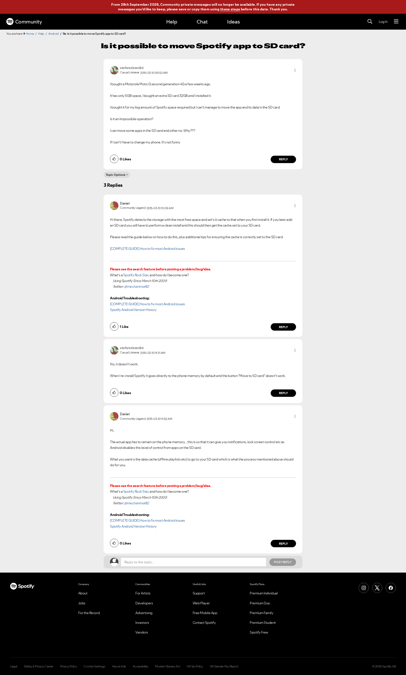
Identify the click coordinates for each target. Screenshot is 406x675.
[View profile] (114, 69)
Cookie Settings (94, 666)
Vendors (141, 632)
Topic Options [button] (115, 175)
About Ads (119, 666)
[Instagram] (364, 588)
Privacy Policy (68, 666)
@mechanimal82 (136, 286)
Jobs (81, 603)
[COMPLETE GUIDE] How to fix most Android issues (147, 248)
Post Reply (283, 562)
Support (199, 593)
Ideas (233, 21)
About (83, 593)
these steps (230, 9)
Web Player (201, 603)
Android (53, 34)
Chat (202, 21)
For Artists (143, 593)
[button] (295, 70)
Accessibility (140, 666)
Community (28, 21)
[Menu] (396, 22)
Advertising (143, 612)
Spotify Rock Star (135, 275)
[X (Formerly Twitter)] (377, 588)
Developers (144, 603)
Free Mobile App (205, 612)
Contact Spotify (204, 622)
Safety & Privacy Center (38, 666)
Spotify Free (259, 632)
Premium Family (261, 612)
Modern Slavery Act (167, 666)
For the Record (89, 612)
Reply (283, 159)
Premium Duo (260, 603)
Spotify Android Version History (133, 309)
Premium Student (263, 622)
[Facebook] (391, 588)
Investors (142, 622)
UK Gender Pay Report (224, 666)
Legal (13, 666)
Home (30, 34)
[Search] (369, 21)
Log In (383, 21)
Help (171, 21)
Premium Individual (264, 593)
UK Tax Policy (195, 666)
